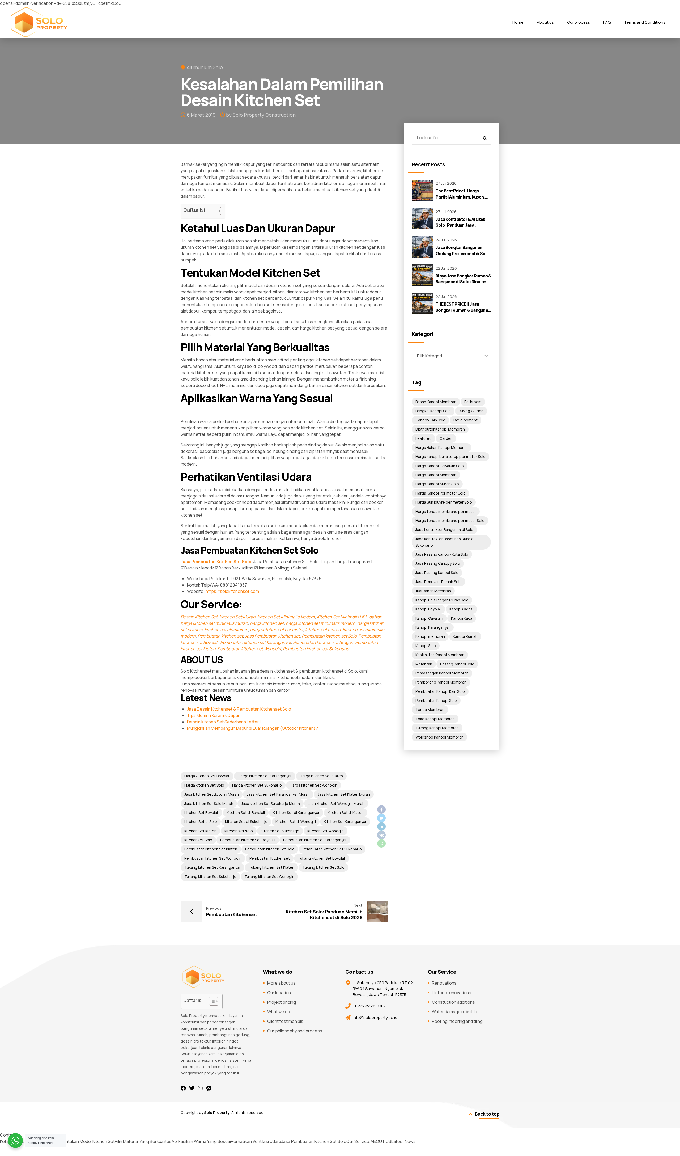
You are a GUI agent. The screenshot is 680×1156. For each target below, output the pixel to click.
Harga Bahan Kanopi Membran (441, 447)
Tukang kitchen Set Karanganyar (212, 867)
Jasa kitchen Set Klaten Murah (344, 794)
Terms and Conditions (644, 22)
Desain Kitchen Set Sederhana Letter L (224, 722)
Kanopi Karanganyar (432, 627)
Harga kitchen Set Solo (204, 785)
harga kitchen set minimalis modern (320, 623)
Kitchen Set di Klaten (346, 812)
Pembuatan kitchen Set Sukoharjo (332, 848)
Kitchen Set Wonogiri (325, 830)
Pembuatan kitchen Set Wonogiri (212, 858)
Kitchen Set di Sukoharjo (246, 821)
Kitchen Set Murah (237, 617)
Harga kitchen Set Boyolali (207, 775)
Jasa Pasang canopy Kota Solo (441, 554)
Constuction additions (453, 1002)
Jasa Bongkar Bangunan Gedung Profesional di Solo (462, 250)
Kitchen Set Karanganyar (345, 821)
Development (465, 420)
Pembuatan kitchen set (220, 636)
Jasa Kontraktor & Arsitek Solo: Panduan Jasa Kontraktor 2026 (460, 225)
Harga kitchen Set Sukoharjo (257, 785)
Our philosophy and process (294, 1031)
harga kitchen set (267, 623)
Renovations (444, 983)
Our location (279, 992)
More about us (281, 983)
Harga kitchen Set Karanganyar (265, 775)
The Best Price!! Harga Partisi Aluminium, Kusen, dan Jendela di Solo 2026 (460, 197)
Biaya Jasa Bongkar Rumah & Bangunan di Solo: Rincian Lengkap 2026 (463, 282)
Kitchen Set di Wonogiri (295, 821)
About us (545, 22)
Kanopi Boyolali (428, 608)
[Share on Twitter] (381, 818)
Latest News (403, 1141)
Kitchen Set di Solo (200, 821)
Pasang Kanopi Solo (457, 663)
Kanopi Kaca (461, 618)
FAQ (607, 22)
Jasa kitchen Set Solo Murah (208, 803)
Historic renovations (451, 992)
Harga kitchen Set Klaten (321, 775)
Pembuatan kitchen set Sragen (323, 642)
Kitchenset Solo (198, 839)
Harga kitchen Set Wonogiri (313, 785)
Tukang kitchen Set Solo (323, 867)
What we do (278, 1012)
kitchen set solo (238, 830)
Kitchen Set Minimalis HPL (342, 617)
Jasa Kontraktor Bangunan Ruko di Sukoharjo (444, 542)
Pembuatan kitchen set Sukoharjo (316, 649)
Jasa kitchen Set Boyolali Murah (211, 794)
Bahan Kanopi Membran (435, 401)
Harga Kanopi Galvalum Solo (439, 465)
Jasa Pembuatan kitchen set (272, 636)
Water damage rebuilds (454, 1012)
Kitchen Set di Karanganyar (296, 812)
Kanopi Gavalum (429, 618)
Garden (446, 438)
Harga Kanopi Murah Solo (437, 483)
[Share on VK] (381, 835)
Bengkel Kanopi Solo (433, 410)
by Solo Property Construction (261, 115)
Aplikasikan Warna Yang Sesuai (201, 1141)
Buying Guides (471, 410)
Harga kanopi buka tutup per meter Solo (450, 456)
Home (518, 22)
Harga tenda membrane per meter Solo (449, 520)
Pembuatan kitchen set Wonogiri (249, 649)
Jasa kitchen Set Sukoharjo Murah (270, 803)
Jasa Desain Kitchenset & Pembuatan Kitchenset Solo (239, 709)
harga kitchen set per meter (276, 629)
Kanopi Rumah (465, 636)
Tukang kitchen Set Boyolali (322, 858)
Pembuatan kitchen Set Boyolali (247, 839)
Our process (578, 22)
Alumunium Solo (205, 67)
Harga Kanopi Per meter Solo (440, 493)
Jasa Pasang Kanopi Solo (436, 572)
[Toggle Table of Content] (214, 211)
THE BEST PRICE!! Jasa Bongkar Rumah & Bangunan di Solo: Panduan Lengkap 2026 (463, 313)
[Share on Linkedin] (381, 826)
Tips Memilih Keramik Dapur (213, 715)
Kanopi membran (430, 636)
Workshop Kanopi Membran (439, 737)
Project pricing (281, 1002)
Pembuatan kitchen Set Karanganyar (315, 839)
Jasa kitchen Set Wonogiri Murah (336, 803)
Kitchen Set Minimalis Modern (286, 617)
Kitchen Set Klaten (200, 830)
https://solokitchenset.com (232, 591)
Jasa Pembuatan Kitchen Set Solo (313, 1141)
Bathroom (473, 401)
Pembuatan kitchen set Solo (329, 636)
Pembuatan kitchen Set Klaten (210, 848)
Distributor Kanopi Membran (440, 429)
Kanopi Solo (425, 645)
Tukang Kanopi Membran (437, 727)
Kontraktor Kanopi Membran (439, 654)
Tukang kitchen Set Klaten (271, 867)
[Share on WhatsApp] (381, 843)
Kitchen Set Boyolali (201, 812)
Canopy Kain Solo (430, 420)
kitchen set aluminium (226, 629)
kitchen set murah (323, 629)
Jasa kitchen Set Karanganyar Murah (278, 794)
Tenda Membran (429, 709)
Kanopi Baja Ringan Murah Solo (442, 599)
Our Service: (358, 1141)
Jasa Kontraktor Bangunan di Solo (444, 529)
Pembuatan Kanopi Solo (436, 700)
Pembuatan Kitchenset (269, 858)
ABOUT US (381, 1141)
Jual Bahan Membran (433, 590)
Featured (423, 438)
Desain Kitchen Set (199, 617)
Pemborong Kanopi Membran (440, 682)
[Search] (484, 138)
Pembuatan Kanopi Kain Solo (440, 691)
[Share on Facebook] (381, 809)
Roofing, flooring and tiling (457, 1021)
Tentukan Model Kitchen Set (87, 1141)
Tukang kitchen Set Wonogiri (269, 876)
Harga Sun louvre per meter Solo (443, 502)
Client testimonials (285, 1021)
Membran (423, 663)
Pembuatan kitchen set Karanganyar (255, 642)
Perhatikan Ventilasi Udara (256, 1141)
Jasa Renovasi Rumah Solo (438, 581)
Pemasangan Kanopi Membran (442, 673)
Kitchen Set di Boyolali (246, 812)
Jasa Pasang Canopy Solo (437, 563)
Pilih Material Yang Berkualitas (143, 1141)
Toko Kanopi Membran (435, 718)
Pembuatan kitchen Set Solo (270, 848)
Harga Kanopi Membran (435, 474)
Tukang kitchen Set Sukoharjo (210, 876)
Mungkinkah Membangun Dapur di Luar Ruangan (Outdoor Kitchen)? (252, 728)
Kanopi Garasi (461, 608)
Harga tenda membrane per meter (445, 511)
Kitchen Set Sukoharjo (280, 830)
